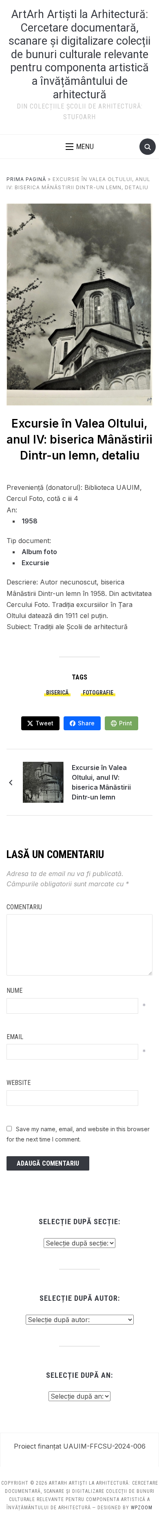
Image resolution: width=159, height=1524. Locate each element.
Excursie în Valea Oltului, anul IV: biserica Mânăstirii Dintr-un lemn (101, 782)
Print (125, 723)
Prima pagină (26, 179)
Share (86, 723)
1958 (30, 521)
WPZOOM (141, 1507)
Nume (14, 990)
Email (15, 1037)
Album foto (39, 552)
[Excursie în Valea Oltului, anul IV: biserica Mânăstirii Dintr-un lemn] (43, 781)
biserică (57, 692)
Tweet (44, 723)
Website (19, 1083)
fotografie (98, 692)
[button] (80, 146)
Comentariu (24, 907)
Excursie (35, 563)
